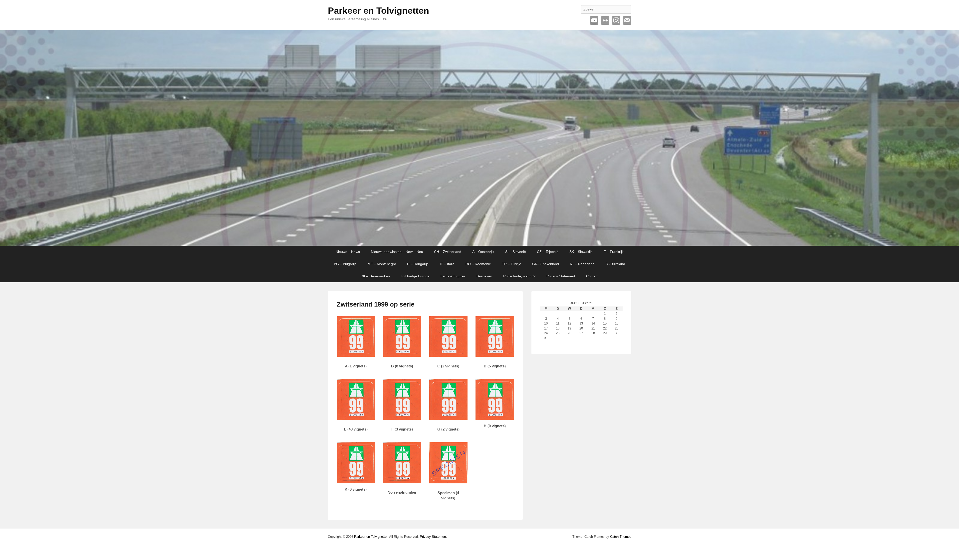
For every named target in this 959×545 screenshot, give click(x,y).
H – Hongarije (418, 264)
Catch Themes (620, 537)
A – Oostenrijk (483, 252)
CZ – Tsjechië (547, 252)
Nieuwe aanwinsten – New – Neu (397, 252)
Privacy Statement (560, 276)
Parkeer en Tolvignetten (378, 10)
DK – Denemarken (375, 276)
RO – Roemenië (478, 264)
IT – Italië (447, 264)
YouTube (594, 20)
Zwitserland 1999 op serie (375, 304)
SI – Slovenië (515, 252)
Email (627, 20)
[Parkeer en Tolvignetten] (479, 138)
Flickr (605, 20)
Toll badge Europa (415, 276)
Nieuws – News (348, 252)
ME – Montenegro (382, 264)
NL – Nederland (582, 264)
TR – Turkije (511, 264)
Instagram (616, 20)
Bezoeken (484, 276)
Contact (592, 276)
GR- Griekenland (545, 264)
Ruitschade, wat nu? (519, 276)
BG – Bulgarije (345, 264)
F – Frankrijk (614, 252)
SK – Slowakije (581, 252)
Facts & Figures (453, 276)
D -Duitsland (615, 264)
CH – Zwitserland (447, 252)
